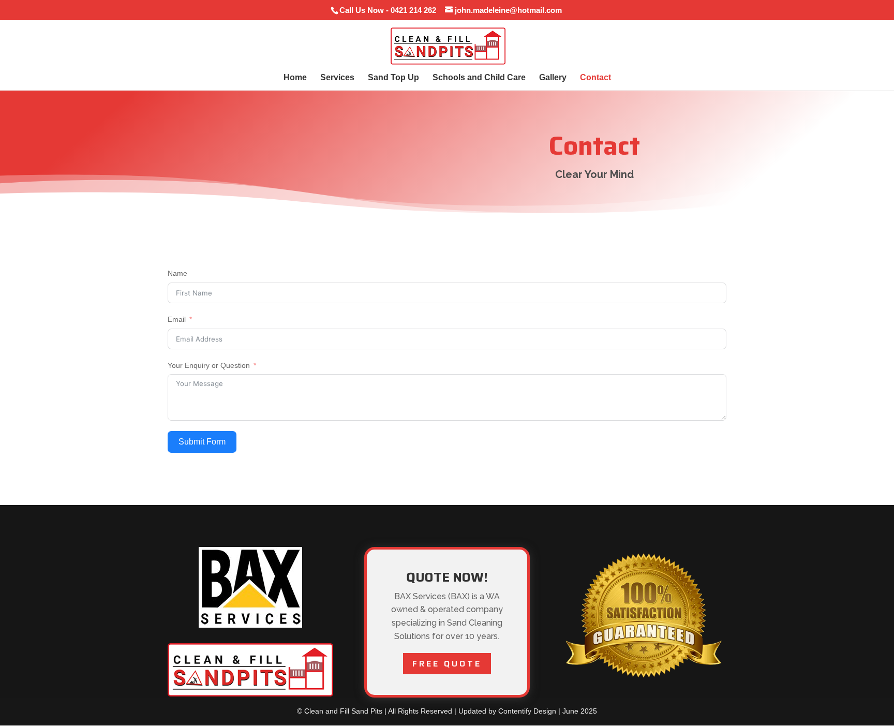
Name (177, 273)
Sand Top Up (393, 78)
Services (337, 78)
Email (177, 319)
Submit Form (202, 441)
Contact (595, 78)
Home (295, 78)
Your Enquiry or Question (209, 365)
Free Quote (447, 663)
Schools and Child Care (479, 78)
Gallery (553, 78)
